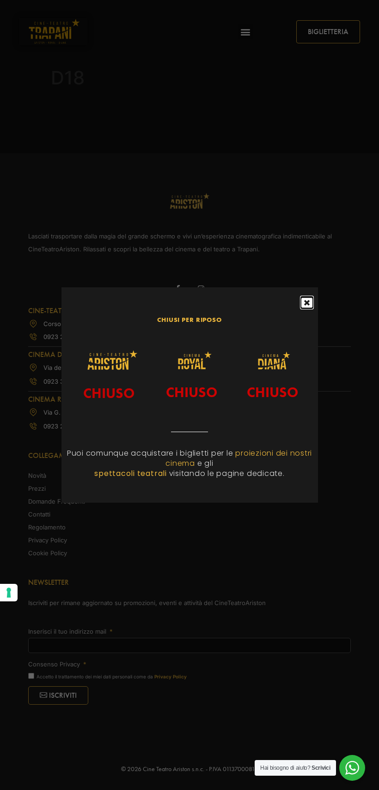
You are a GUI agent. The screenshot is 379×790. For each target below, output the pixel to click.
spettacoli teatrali (131, 473)
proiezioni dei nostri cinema (238, 458)
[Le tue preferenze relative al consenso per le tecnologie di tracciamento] (9, 592)
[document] (189, 395)
